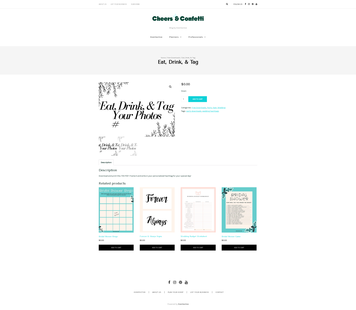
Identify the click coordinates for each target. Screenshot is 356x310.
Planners (174, 37)
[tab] (106, 162)
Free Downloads (173, 58)
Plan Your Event (176, 292)
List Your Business (119, 4)
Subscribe (135, 4)
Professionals (195, 37)
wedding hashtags (210, 111)
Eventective (156, 37)
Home (163, 58)
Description (106, 162)
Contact (220, 292)
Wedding (221, 107)
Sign (215, 107)
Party (209, 107)
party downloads (194, 111)
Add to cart (198, 99)
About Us (103, 4)
